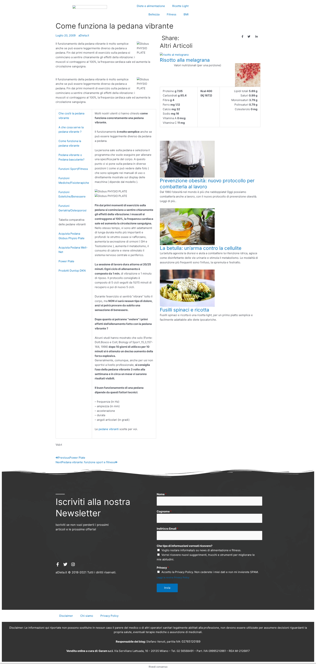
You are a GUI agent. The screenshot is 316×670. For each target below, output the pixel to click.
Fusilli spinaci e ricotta (184, 310)
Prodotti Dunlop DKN (72, 270)
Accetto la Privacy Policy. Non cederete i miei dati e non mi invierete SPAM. (210, 572)
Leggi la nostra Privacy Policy (173, 577)
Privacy (163, 567)
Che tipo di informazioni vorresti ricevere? (184, 546)
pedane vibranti (109, 429)
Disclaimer (66, 615)
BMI (186, 14)
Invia (167, 587)
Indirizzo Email (167, 528)
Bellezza (153, 14)
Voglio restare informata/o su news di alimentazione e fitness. (201, 550)
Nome (162, 494)
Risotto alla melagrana (185, 60)
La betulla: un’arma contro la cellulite (200, 248)
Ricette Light (180, 6)
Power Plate (66, 261)
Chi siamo (86, 615)
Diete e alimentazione (151, 6)
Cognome (164, 511)
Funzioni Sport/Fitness (73, 169)
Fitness (171, 14)
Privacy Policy (109, 615)
